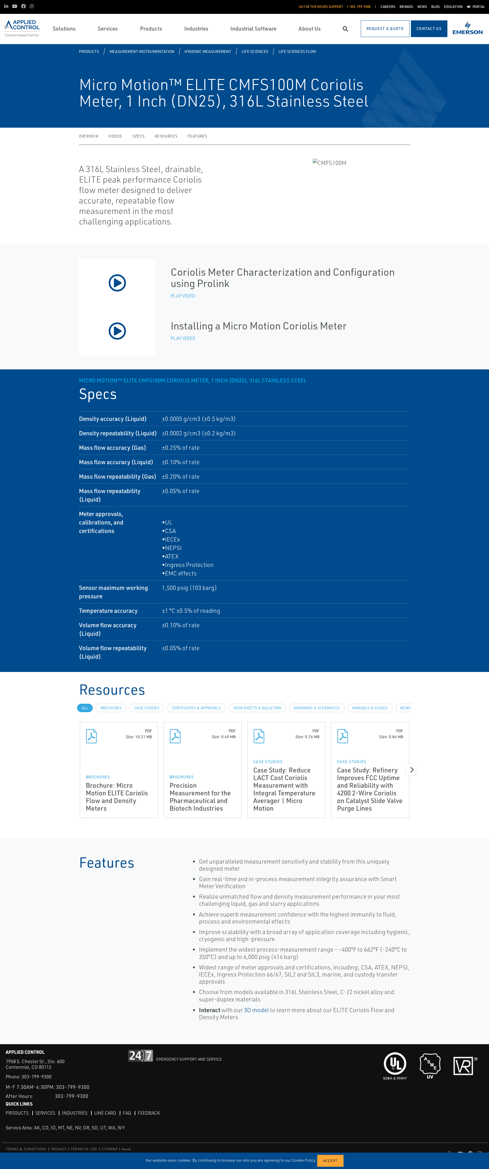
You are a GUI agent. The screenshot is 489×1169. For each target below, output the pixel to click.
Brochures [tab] (111, 708)
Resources (166, 136)
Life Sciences (255, 51)
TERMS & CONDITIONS (26, 1149)
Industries (74, 1113)
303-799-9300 (37, 1077)
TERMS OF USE (84, 1149)
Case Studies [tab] (146, 708)
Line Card (105, 1113)
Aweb (127, 1149)
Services (45, 1113)
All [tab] (85, 708)
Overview (88, 136)
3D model (256, 1010)
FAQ (127, 1113)
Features (197, 136)
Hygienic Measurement (208, 51)
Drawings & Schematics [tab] (317, 708)
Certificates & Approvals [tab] (196, 708)
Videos (115, 136)
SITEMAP (109, 1149)
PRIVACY (59, 1149)
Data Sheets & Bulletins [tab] (257, 708)
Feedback (149, 1113)
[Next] (411, 769)
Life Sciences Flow (297, 51)
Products (89, 51)
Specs (138, 136)
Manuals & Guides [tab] (370, 708)
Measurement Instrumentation (142, 51)
